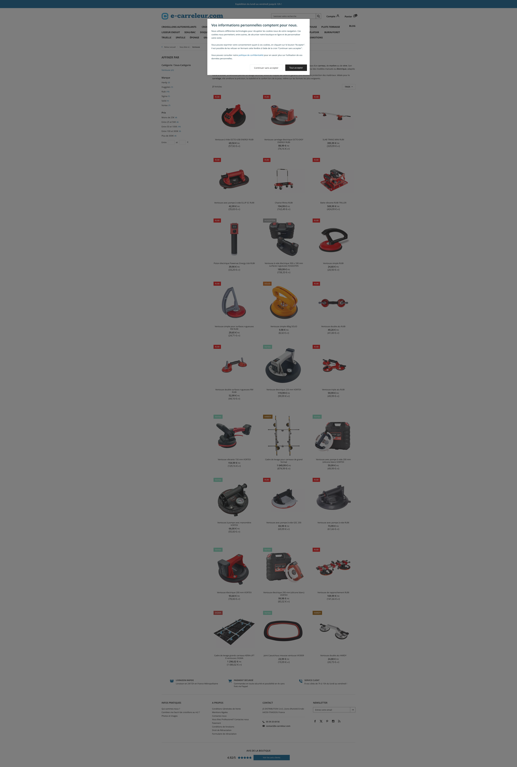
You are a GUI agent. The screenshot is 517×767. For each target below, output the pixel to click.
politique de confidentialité (250, 55)
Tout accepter (296, 67)
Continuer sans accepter (266, 67)
